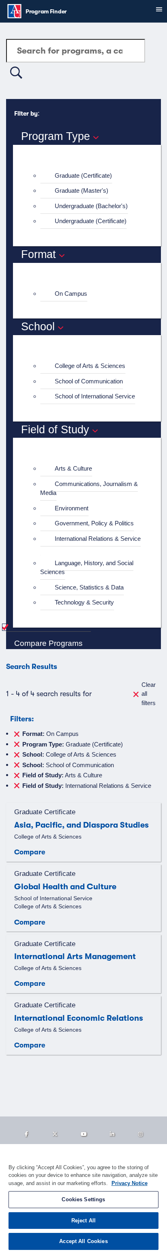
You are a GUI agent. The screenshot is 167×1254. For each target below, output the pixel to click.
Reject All (83, 1220)
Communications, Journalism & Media (89, 488)
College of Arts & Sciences (90, 365)
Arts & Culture (73, 468)
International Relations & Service (98, 538)
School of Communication (89, 381)
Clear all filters (148, 693)
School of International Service (95, 396)
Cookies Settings (83, 1199)
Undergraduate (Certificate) (90, 220)
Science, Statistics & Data (89, 587)
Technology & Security (84, 602)
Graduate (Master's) (81, 190)
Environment (71, 508)
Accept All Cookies (83, 1241)
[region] (83, 1199)
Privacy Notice (129, 1183)
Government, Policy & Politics (94, 523)
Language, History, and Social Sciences (86, 567)
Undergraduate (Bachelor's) (91, 205)
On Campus (71, 293)
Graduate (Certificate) (83, 175)
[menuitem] (90, 176)
